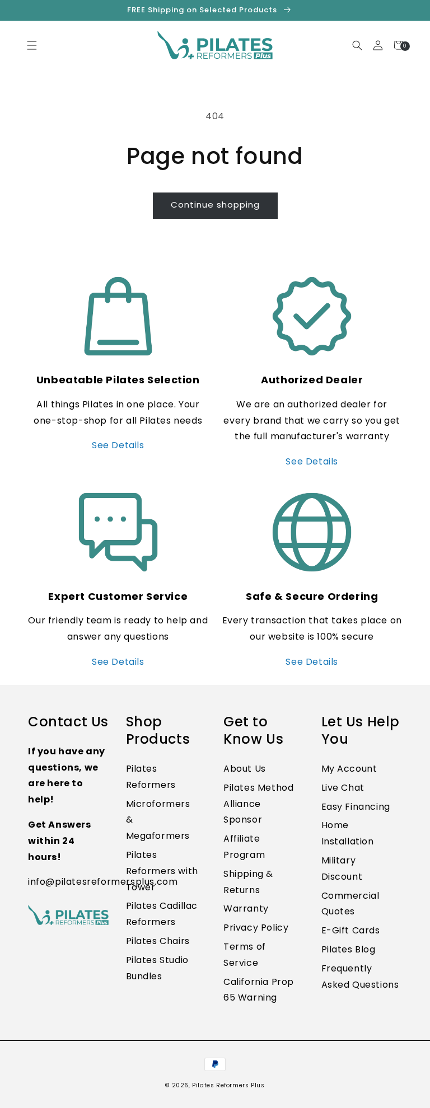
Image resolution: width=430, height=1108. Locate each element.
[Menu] (31, 45)
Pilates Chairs (158, 941)
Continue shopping (215, 204)
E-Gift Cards (350, 930)
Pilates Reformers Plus (228, 1085)
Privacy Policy (255, 927)
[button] (429, 1101)
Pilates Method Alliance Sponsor (258, 804)
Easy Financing (355, 806)
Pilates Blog (348, 949)
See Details (118, 445)
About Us (244, 768)
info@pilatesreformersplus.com (102, 881)
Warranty (246, 908)
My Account (349, 768)
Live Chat (342, 787)
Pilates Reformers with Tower (162, 871)
